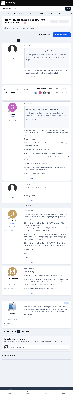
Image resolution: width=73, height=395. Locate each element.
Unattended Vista (30, 28)
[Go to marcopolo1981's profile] (12, 271)
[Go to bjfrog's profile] (5, 28)
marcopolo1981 (12, 278)
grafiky (12, 114)
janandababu (12, 221)
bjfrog (9, 28)
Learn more (3, 3)
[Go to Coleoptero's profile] (40, 92)
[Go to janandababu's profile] (12, 214)
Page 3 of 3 (25, 41)
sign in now (43, 341)
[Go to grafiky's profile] (12, 107)
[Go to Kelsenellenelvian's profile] (44, 92)
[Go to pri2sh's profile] (48, 92)
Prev (8, 41)
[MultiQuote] (25, 81)
